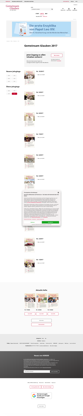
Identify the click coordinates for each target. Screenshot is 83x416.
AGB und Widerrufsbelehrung (33, 382)
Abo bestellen (41, 324)
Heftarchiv (45, 16)
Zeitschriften (66, 1)
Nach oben (41, 406)
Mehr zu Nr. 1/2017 (41, 263)
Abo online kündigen (53, 345)
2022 (9, 81)
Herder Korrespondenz (35, 343)
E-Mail (25, 369)
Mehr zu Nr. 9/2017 (41, 95)
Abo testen (56, 55)
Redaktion (75, 4)
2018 (9, 93)
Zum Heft (30, 313)
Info (76, 1)
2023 (14, 78)
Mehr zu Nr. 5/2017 (41, 179)
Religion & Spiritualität (17, 1)
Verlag (72, 1)
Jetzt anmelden (54, 371)
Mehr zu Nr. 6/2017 (41, 158)
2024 (9, 78)
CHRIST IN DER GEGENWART (24, 343)
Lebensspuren (60, 343)
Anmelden (59, 60)
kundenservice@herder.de (44, 345)
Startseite (8, 41)
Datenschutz (41, 382)
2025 (14, 75)
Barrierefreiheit (47, 382)
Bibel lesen (66, 343)
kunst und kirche (73, 343)
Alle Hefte (41, 320)
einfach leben (42, 343)
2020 (9, 90)
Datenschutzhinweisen (47, 367)
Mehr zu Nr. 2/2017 (41, 242)
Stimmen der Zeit (49, 343)
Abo (46, 13)
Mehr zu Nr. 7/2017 (41, 137)
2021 (14, 81)
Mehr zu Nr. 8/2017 (41, 116)
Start (37, 13)
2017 (14, 93)
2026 (9, 75)
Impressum (53, 382)
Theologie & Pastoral (29, 1)
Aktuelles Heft (39, 16)
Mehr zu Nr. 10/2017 (41, 74)
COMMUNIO (55, 343)
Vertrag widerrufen (35, 386)
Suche (32, 7)
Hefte (42, 13)
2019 (14, 90)
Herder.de (8, 1)
